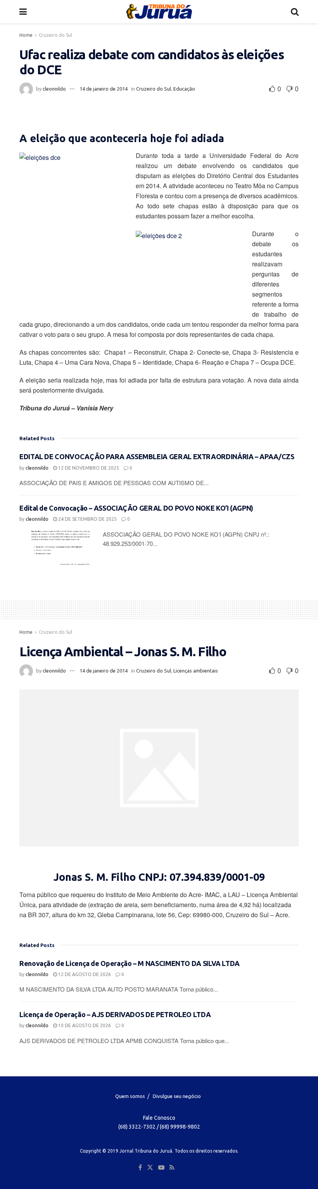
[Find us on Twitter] (150, 1167)
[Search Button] (295, 11)
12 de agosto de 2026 (84, 974)
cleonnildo (54, 88)
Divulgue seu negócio (177, 1096)
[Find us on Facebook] (140, 1167)
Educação (184, 88)
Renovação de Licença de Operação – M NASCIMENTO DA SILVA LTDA (129, 963)
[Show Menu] (23, 11)
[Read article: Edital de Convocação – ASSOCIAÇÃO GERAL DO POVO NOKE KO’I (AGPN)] (58, 549)
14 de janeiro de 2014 (104, 88)
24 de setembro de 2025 (87, 519)
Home (26, 35)
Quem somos (130, 1096)
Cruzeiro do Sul (55, 35)
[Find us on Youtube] (161, 1167)
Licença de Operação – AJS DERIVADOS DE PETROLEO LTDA (115, 1014)
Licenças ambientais (195, 670)
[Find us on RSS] (172, 1167)
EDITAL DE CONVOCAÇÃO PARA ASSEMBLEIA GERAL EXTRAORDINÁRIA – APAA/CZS (156, 456)
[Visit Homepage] (159, 11)
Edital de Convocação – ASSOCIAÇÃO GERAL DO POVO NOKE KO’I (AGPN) (136, 508)
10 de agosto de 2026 (84, 1025)
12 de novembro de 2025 (88, 467)
